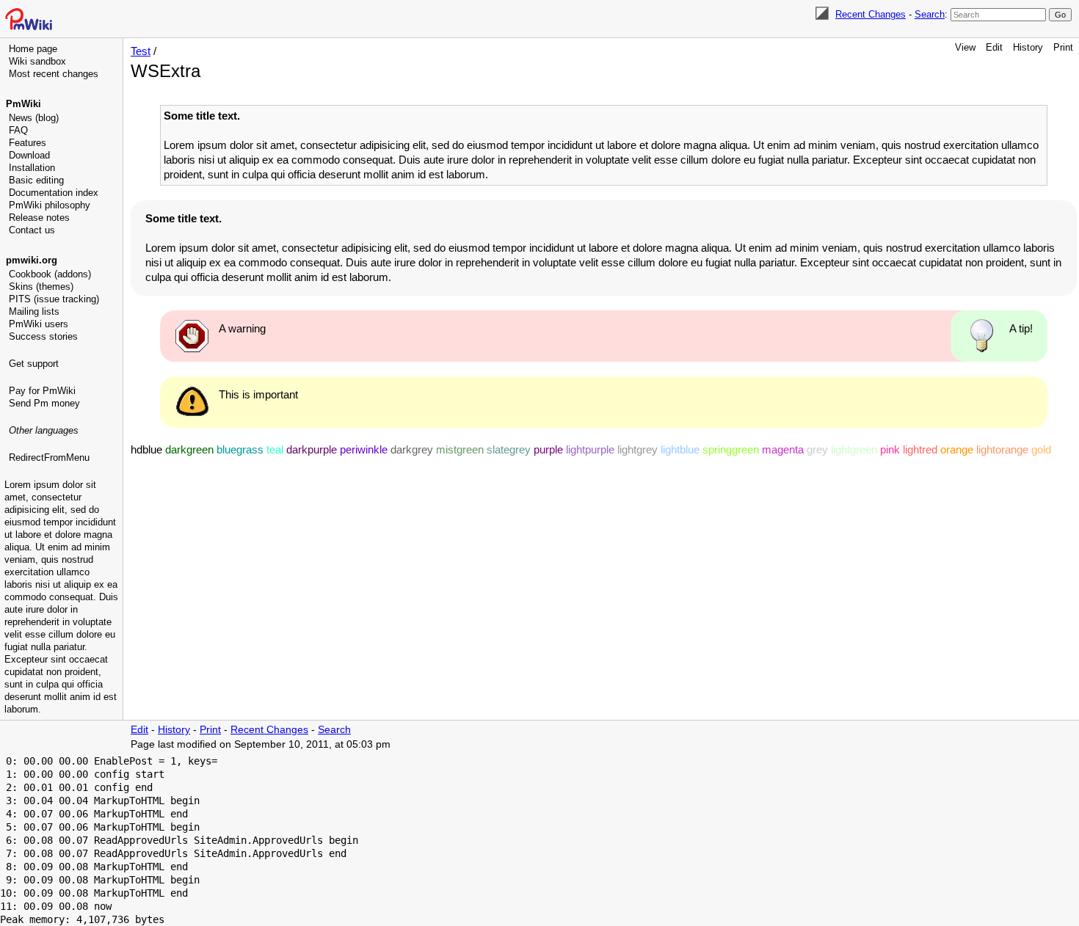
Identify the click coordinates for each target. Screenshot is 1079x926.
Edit (994, 47)
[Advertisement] (63, 539)
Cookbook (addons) (50, 274)
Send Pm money (44, 403)
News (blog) (34, 117)
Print (1063, 47)
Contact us (32, 230)
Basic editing (36, 180)
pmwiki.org (31, 260)
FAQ (18, 130)
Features (27, 142)
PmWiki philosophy (49, 205)
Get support (34, 363)
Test (140, 51)
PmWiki (23, 103)
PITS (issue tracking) (54, 299)
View (965, 47)
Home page (33, 48)
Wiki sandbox (37, 61)
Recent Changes (870, 14)
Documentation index (53, 192)
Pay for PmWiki (42, 390)
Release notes (39, 217)
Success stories (43, 336)
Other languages (44, 430)
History (1028, 47)
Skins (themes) (41, 286)
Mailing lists (34, 311)
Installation (32, 167)
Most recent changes (53, 73)
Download (29, 155)
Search (930, 14)
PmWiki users (38, 323)
